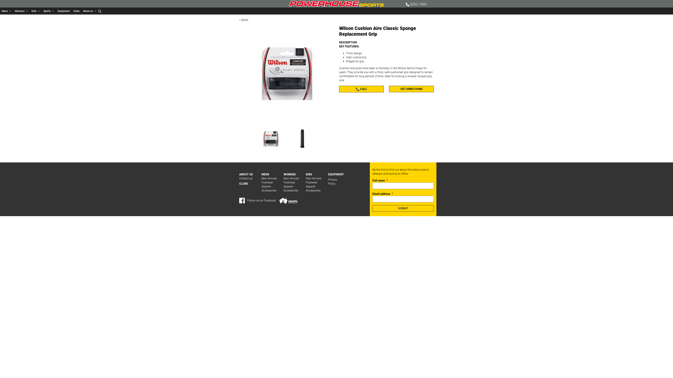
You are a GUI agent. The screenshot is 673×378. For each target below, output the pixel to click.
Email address (382, 193)
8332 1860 (418, 4)
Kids (34, 11)
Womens (20, 11)
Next (328, 73)
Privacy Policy (332, 181)
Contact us (246, 178)
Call (363, 89)
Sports (47, 11)
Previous (244, 73)
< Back (243, 20)
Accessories (268, 190)
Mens (5, 11)
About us (88, 11)
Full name (380, 180)
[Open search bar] (100, 11)
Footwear (267, 182)
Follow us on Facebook (261, 200)
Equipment (64, 11)
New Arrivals (269, 178)
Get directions (411, 89)
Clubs (76, 11)
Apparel (266, 186)
